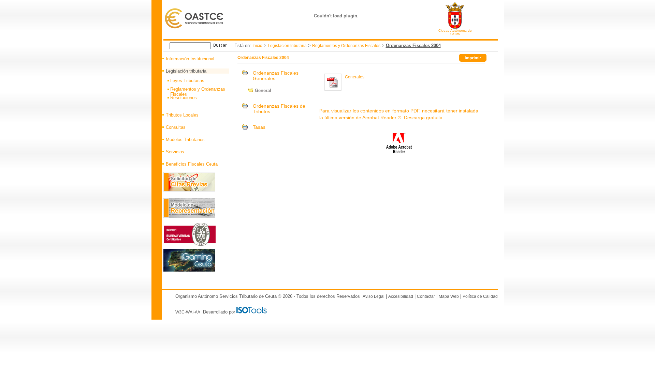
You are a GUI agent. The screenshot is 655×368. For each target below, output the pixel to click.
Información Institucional (190, 58)
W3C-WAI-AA (187, 312)
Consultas (176, 127)
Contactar (426, 296)
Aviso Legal (373, 296)
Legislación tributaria (287, 46)
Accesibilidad (400, 296)
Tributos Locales (182, 115)
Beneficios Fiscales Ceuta (192, 164)
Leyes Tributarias (187, 80)
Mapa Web (449, 296)
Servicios (175, 151)
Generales (354, 77)
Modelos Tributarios (185, 139)
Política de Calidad (480, 296)
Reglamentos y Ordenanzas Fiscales (346, 46)
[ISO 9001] (252, 312)
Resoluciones (183, 97)
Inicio (257, 46)
